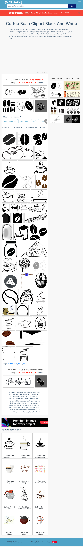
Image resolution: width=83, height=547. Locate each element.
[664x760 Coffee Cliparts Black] (40, 168)
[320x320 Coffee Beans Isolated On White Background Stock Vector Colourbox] (10, 297)
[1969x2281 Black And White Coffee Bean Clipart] (21, 233)
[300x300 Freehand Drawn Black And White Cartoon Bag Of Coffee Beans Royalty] (24, 355)
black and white (10, 121)
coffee (34, 121)
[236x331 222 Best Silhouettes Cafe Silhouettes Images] (6, 209)
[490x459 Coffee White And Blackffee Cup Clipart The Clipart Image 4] (8, 311)
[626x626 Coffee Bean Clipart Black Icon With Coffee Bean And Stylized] (11, 250)
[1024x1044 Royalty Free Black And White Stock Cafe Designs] (25, 324)
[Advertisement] (42, 56)
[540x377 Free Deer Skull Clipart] (38, 311)
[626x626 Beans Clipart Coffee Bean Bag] (17, 219)
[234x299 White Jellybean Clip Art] (8, 355)
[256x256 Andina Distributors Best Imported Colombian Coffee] (25, 168)
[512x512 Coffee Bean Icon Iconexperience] (9, 139)
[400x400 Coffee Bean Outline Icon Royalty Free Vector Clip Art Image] (26, 182)
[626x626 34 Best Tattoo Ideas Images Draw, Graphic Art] (40, 139)
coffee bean (24, 121)
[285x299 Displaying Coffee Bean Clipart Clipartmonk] (22, 311)
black (20, 364)
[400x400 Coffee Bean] (39, 266)
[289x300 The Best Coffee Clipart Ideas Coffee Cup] (22, 197)
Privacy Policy (35, 542)
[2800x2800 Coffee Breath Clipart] (9, 168)
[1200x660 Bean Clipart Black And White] (37, 209)
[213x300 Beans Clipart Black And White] (6, 219)
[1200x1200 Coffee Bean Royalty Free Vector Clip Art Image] (25, 139)
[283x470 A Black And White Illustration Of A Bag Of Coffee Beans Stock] (24, 209)
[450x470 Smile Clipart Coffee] (40, 324)
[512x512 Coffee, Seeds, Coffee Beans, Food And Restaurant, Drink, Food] (38, 233)
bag (42, 121)
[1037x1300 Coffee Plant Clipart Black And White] (24, 266)
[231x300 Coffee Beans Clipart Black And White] (41, 182)
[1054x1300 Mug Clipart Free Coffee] (8, 197)
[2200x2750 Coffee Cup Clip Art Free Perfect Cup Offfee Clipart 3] (40, 297)
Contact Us (46, 542)
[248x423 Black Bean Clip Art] (7, 233)
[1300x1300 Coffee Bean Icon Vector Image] (10, 281)
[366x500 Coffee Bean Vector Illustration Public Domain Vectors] (41, 281)
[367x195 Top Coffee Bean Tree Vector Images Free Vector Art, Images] (31, 339)
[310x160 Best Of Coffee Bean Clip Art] (36, 219)
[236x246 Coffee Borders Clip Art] (9, 266)
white (25, 364)
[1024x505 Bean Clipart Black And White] (17, 153)
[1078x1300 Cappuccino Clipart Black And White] (41, 153)
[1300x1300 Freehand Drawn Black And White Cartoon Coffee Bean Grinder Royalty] (9, 324)
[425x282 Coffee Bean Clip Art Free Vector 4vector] (34, 250)
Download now (67, 13)
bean (15, 364)
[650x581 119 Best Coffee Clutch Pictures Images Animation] (39, 197)
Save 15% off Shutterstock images (65, 78)
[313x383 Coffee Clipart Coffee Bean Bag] (26, 297)
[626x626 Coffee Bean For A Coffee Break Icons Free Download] (10, 182)
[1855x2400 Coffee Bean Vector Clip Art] (27, 281)
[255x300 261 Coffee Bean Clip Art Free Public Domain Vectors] (15, 209)
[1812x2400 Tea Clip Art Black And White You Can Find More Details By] (8, 339)
